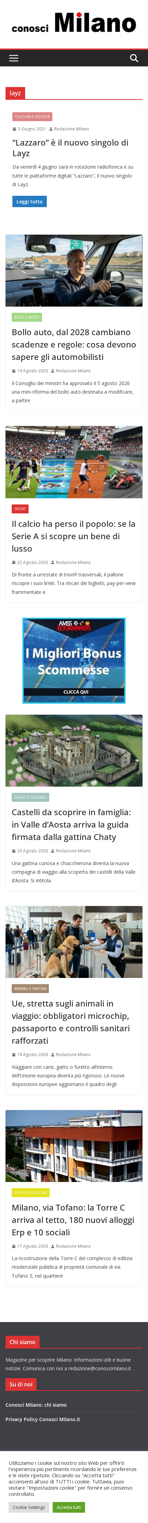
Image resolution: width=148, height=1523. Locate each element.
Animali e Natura (30, 988)
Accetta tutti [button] (69, 1507)
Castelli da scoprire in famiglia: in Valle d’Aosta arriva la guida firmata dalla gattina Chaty (71, 824)
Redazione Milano (71, 129)
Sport (20, 509)
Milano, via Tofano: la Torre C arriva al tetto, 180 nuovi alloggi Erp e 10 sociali (73, 1220)
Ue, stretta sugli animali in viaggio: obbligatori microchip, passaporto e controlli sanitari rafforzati (71, 1022)
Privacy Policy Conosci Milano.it (43, 1419)
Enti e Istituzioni (30, 1192)
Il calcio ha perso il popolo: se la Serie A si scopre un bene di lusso (74, 536)
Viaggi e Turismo (30, 797)
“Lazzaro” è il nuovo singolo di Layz (70, 148)
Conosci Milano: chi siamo (36, 1405)
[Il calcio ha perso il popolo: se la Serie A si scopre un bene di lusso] (74, 462)
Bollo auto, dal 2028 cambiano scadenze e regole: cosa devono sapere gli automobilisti (74, 344)
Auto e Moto (26, 317)
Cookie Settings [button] (29, 1507)
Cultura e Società (32, 116)
